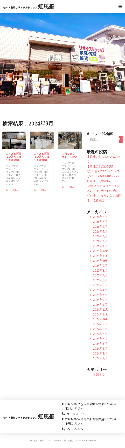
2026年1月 (100, 246)
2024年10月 (101, 319)
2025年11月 (101, 256)
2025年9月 (100, 266)
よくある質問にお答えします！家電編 (41, 157)
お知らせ (99, 375)
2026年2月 (100, 241)
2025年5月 (100, 285)
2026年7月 (100, 222)
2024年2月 (100, 353)
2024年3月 (100, 349)
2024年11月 (101, 314)
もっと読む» (12, 190)
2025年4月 (100, 290)
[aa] (121, 139)
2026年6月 (100, 227)
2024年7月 (100, 334)
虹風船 (29, 6)
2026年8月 (100, 217)
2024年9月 (100, 324)
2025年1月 (100, 305)
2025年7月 (100, 275)
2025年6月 (100, 280)
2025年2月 (100, 300)
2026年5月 (100, 231)
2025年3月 (100, 295)
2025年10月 (101, 261)
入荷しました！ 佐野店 (69, 155)
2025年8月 (100, 270)
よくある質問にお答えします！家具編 (13, 157)
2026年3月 (100, 236)
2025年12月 (101, 251)
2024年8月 (100, 329)
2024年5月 (100, 344)
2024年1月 (100, 358)
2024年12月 (101, 310)
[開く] (120, 6)
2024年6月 (100, 339)
